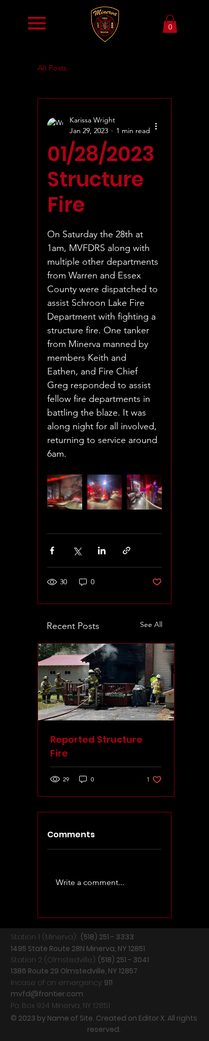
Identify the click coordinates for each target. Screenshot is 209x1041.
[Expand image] (64, 492)
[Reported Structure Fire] (106, 682)
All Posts (52, 68)
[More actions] (156, 125)
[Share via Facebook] (52, 550)
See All (151, 624)
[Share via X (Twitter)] (77, 550)
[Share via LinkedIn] (102, 550)
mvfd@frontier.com (47, 994)
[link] (170, 24)
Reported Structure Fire (96, 746)
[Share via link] (126, 550)
